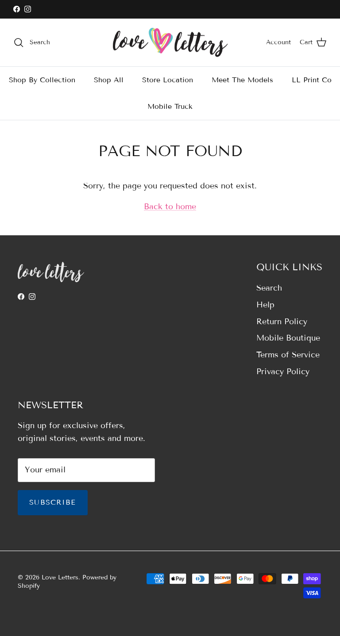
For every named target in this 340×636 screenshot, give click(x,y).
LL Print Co (312, 80)
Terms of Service (288, 355)
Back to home (170, 206)
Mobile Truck (170, 106)
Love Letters (60, 577)
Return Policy (281, 321)
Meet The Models (242, 80)
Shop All (109, 80)
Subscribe (52, 502)
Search (269, 288)
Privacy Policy (282, 371)
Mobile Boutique (288, 338)
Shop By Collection (42, 80)
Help (265, 305)
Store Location (167, 80)
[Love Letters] (170, 42)
